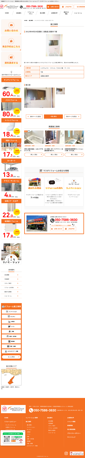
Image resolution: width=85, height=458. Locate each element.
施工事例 (29, 425)
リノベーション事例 (32, 418)
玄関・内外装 (30, 439)
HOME (7, 13)
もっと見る (11, 357)
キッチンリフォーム (11, 425)
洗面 (28, 436)
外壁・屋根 (30, 443)
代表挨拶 (6, 279)
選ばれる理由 (7, 292)
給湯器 (28, 441)
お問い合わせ (55, 7)
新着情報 (70, 425)
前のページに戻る (35, 116)
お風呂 (28, 432)
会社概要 (6, 275)
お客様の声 (54, 13)
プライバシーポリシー (74, 433)
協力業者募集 (71, 429)
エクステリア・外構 (32, 446)
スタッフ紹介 (7, 283)
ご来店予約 (68, 7)
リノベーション (31, 427)
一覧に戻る (53, 116)
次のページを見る (71, 116)
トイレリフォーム (10, 429)
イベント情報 (71, 422)
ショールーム (78, 13)
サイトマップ (71, 437)
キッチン (29, 429)
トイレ (28, 434)
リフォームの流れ (9, 287)
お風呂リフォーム (10, 427)
